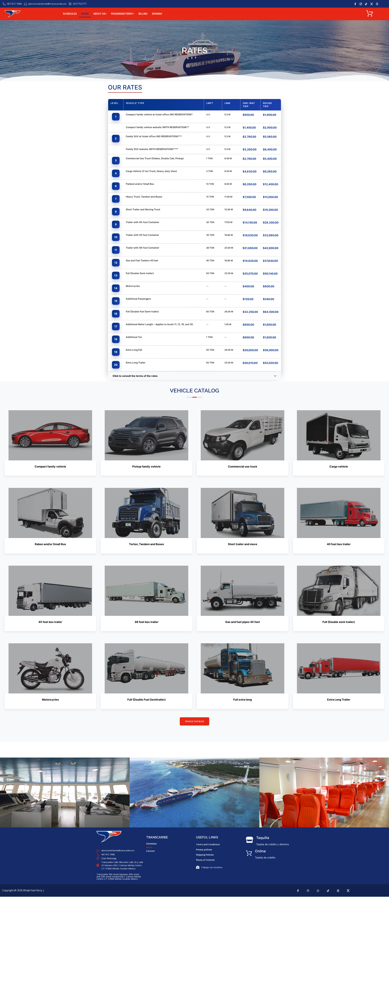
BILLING (143, 13)
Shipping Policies (205, 854)
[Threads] (338, 890)
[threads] (378, 4)
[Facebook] (356, 4)
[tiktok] (328, 890)
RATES (85, 13)
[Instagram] (362, 4)
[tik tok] (367, 4)
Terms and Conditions (208, 844)
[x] (372, 4)
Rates (149, 847)
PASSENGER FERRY (122, 13)
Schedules (151, 843)
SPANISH (157, 13)
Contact (150, 850)
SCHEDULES (70, 13)
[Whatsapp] (318, 890)
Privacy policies (204, 849)
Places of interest (205, 859)
